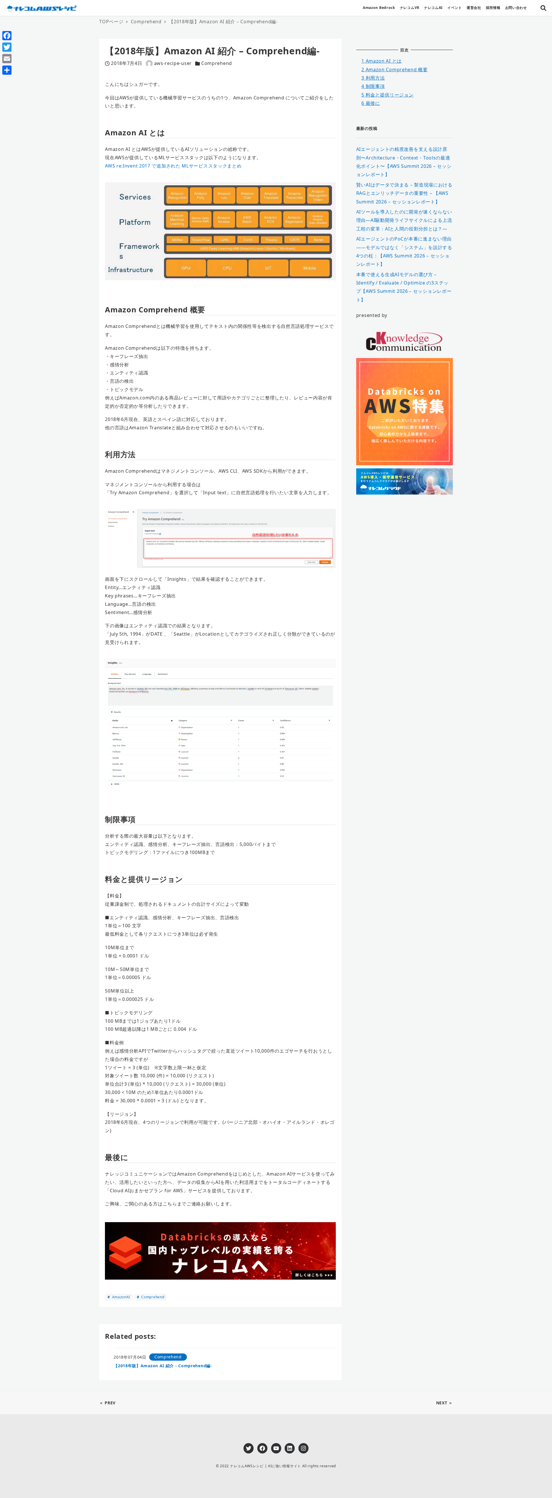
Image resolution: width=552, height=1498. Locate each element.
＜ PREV (107, 1402)
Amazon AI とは (381, 61)
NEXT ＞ (444, 1402)
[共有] (7, 70)
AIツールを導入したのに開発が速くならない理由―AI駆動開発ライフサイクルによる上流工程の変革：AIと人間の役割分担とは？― (404, 220)
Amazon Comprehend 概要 (394, 69)
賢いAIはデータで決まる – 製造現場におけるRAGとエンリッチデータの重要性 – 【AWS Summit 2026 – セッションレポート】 (404, 193)
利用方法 (373, 78)
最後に (370, 103)
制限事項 (373, 86)
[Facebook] (7, 35)
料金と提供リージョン (387, 95)
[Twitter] (7, 47)
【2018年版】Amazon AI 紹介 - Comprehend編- (163, 1365)
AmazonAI (120, 1297)
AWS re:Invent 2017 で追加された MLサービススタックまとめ (173, 166)
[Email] (7, 58)
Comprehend (216, 63)
